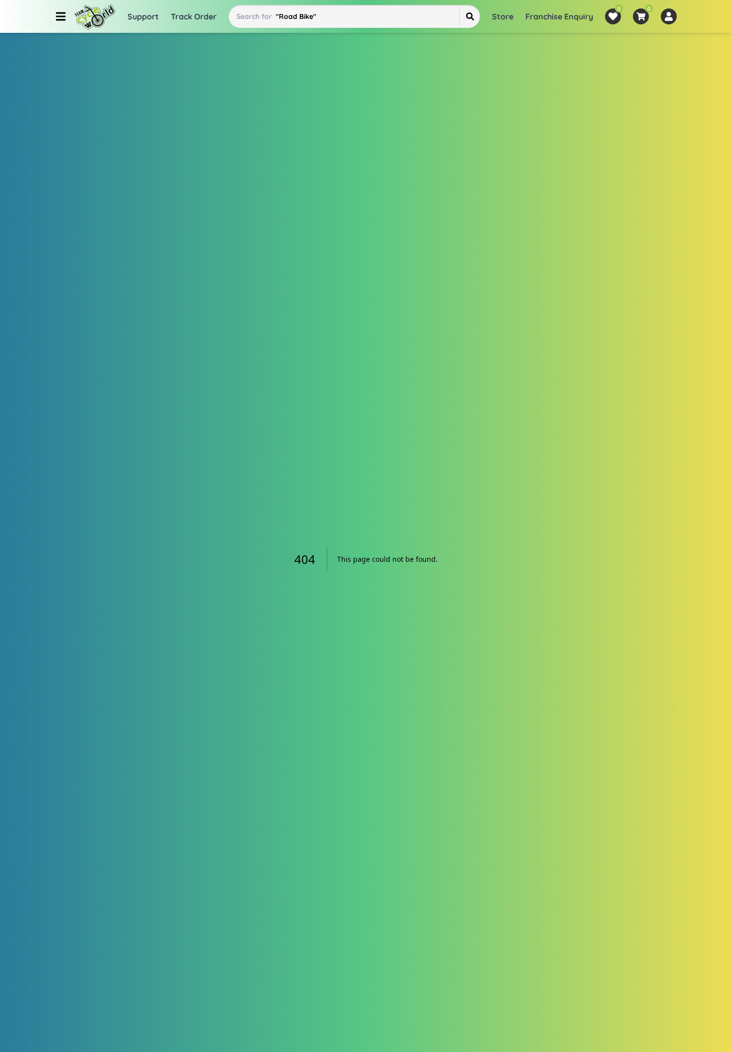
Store (502, 16)
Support (143, 16)
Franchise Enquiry (559, 16)
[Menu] (60, 16)
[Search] (469, 16)
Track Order (194, 16)
